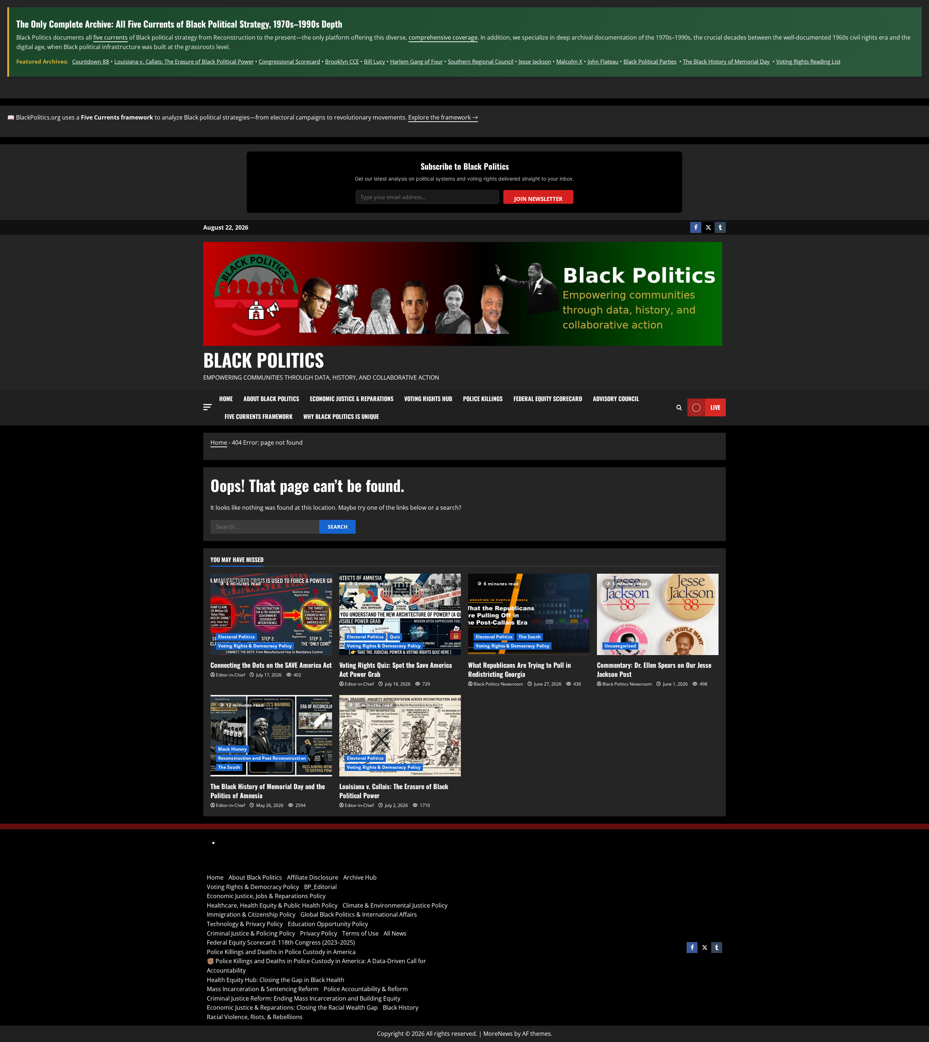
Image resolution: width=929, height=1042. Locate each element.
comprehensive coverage (443, 37)
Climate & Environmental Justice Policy (395, 905)
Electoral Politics (236, 637)
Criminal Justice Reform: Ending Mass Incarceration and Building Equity (303, 998)
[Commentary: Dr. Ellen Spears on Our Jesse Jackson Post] (658, 614)
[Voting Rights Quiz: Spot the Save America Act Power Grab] (400, 614)
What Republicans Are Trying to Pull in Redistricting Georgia (519, 669)
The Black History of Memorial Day (726, 61)
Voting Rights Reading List (808, 61)
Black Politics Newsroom (498, 684)
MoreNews (498, 1034)
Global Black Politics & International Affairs (358, 914)
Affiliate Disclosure (312, 877)
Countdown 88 (90, 61)
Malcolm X (569, 61)
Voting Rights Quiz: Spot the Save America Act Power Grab (395, 669)
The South (530, 637)
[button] (207, 407)
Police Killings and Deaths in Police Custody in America (281, 952)
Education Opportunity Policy (328, 924)
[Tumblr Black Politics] (720, 227)
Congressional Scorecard (289, 61)
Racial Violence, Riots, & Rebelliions (255, 1017)
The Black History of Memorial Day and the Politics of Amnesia (267, 791)
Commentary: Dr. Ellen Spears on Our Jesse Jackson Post (654, 669)
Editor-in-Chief (230, 675)
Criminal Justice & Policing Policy (251, 933)
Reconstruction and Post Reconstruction (262, 758)
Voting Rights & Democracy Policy (255, 646)
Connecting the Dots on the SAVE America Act (271, 665)
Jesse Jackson (535, 61)
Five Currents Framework (258, 416)
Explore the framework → (443, 117)
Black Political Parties (649, 61)
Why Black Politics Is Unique (341, 416)
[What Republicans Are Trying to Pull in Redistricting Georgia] (529, 614)
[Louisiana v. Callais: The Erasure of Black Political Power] (400, 735)
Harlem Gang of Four (416, 61)
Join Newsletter (538, 198)
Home (226, 398)
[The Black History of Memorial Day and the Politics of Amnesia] (271, 735)
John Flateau (603, 61)
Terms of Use (360, 933)
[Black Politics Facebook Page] (695, 227)
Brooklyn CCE (342, 61)
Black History (232, 749)
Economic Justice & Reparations (351, 398)
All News (395, 933)
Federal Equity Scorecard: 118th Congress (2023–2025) (281, 942)
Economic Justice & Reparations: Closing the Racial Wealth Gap (292, 1007)
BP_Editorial (320, 887)
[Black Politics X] (708, 227)
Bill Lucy (374, 61)
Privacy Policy (318, 933)
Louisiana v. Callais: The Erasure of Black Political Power (184, 61)
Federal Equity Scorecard (547, 398)
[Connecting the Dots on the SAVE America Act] (271, 614)
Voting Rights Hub (428, 398)
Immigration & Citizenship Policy (251, 914)
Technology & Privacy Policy (245, 924)
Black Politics (263, 359)
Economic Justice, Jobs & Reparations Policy (266, 896)
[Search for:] (264, 527)
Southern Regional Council (480, 61)
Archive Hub (360, 877)
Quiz (395, 637)
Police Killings (483, 398)
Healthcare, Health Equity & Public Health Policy (272, 905)
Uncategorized (620, 646)
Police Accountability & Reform (366, 989)
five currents (110, 37)
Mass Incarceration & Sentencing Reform (263, 989)
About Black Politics (271, 398)
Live (715, 407)
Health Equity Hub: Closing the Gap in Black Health (275, 980)
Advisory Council (616, 398)
